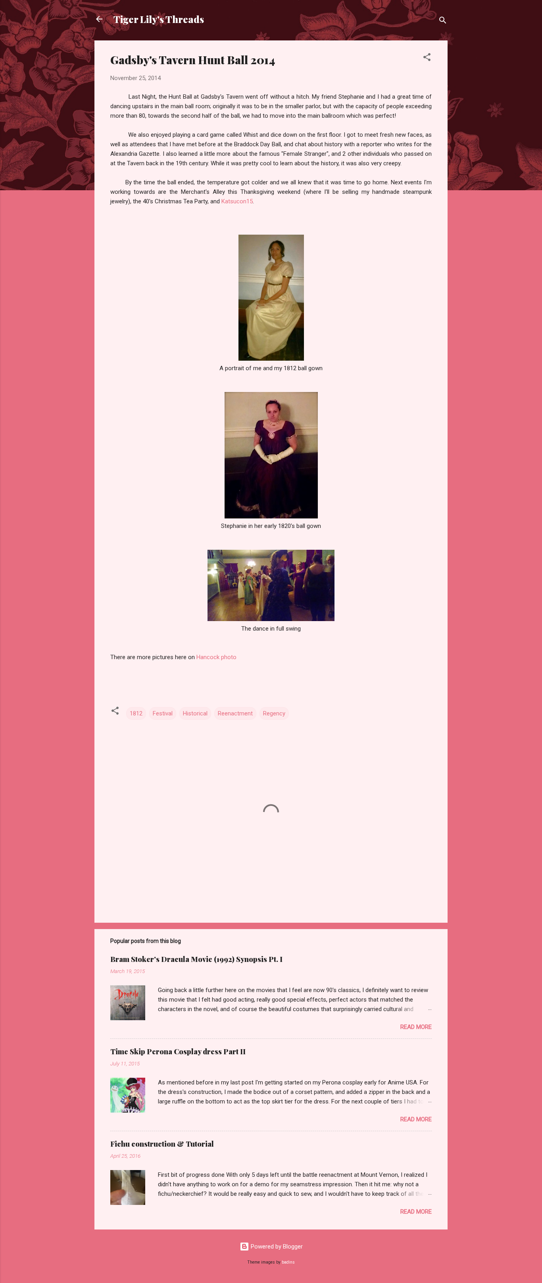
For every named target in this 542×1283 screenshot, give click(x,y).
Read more (416, 1027)
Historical (195, 713)
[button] (427, 58)
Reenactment (235, 713)
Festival (163, 713)
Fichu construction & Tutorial (162, 1144)
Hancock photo (216, 657)
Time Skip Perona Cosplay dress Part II (178, 1051)
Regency (274, 713)
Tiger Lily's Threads (158, 19)
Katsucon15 (237, 201)
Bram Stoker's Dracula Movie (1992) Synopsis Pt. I (196, 959)
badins (288, 1262)
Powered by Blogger (276, 1246)
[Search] (443, 22)
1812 (136, 713)
